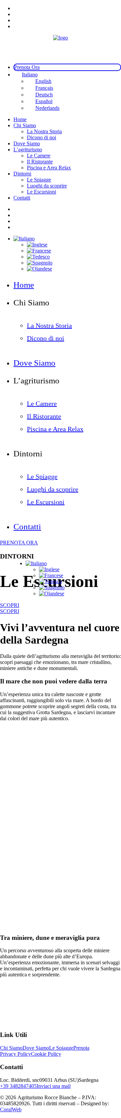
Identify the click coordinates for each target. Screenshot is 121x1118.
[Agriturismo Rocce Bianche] (60, 46)
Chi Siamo (11, 1048)
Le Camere (38, 155)
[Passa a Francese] (51, 575)
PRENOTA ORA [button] (19, 542)
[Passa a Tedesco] (50, 581)
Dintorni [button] (22, 173)
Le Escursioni (41, 192)
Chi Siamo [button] (24, 125)
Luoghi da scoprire (47, 186)
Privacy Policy (15, 1054)
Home (20, 119)
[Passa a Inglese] (49, 569)
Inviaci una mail (54, 1086)
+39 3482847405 (18, 1086)
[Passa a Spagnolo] (52, 587)
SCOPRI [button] (9, 605)
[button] (36, 563)
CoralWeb (11, 1109)
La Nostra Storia (44, 131)
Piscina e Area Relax (49, 167)
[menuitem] (67, 8)
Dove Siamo (26, 143)
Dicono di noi (41, 137)
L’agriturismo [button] (27, 149)
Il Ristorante (40, 161)
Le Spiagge (39, 179)
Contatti (21, 198)
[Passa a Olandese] (51, 593)
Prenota (81, 1048)
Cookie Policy (46, 1054)
